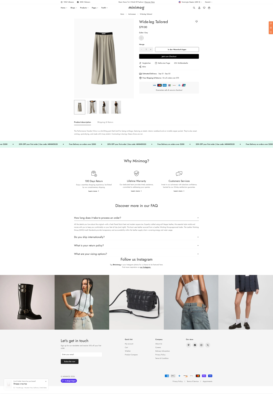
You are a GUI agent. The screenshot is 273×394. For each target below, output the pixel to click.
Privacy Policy (160, 354)
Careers (158, 347)
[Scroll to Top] (268, 382)
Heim (122, 14)
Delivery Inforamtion (162, 351)
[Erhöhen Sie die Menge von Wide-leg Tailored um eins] (150, 49)
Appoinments (207, 381)
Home (63, 8)
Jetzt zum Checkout (169, 56)
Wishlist (127, 351)
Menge (141, 44)
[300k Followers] (194, 345)
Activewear (132, 14)
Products (83, 8)
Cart (126, 347)
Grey (141, 38)
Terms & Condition (161, 358)
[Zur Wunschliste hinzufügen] (196, 21)
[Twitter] (207, 345)
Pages (94, 8)
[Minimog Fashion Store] (136, 7)
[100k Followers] (201, 345)
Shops (72, 8)
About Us (158, 344)
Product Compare (131, 354)
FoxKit (103, 8)
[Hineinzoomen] (129, 23)
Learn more (92, 191)
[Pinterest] (188, 345)
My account (129, 344)
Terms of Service (193, 381)
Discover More (150, 2)
